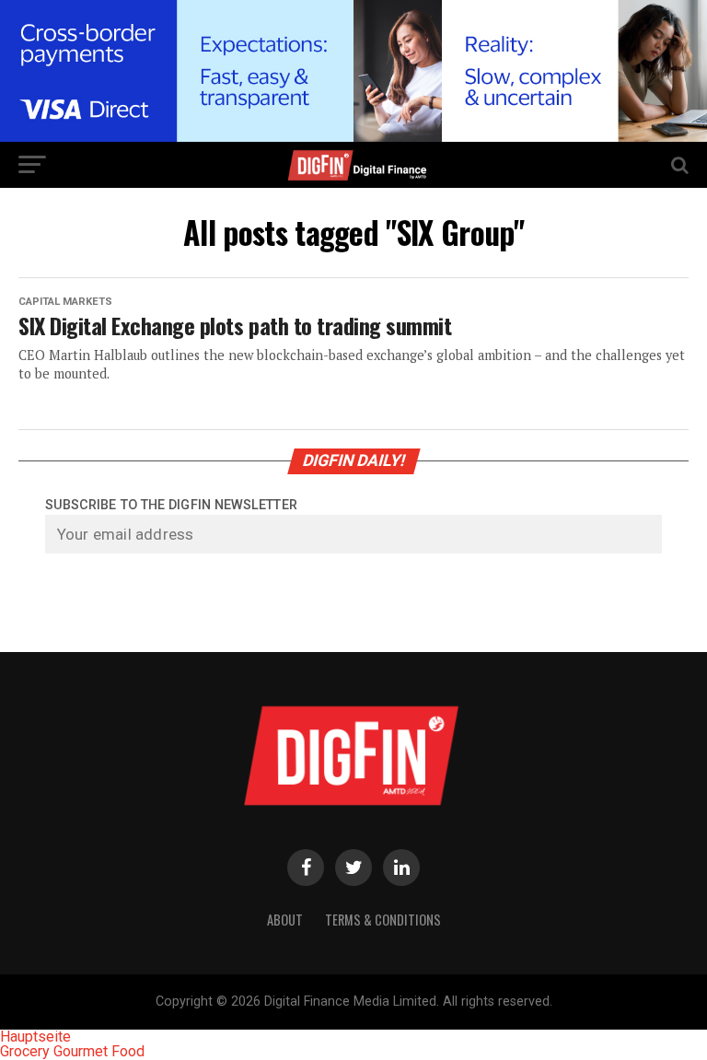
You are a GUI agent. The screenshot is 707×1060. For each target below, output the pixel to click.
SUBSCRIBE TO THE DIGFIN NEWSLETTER (171, 505)
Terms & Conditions (383, 919)
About (285, 919)
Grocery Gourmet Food (72, 1051)
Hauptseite (35, 1036)
